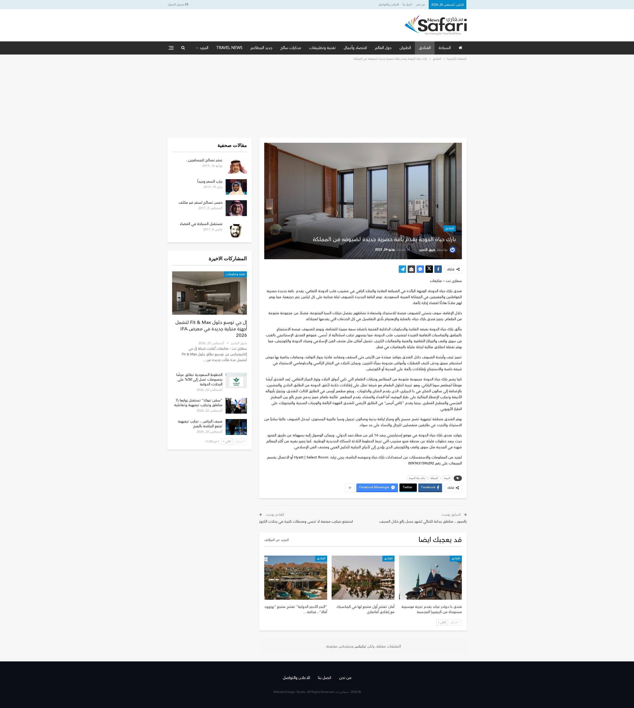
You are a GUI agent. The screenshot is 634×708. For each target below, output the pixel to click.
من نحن (420, 4)
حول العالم (383, 48)
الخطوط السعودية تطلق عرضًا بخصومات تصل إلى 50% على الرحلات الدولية (199, 379)
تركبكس (359, 646)
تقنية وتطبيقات (322, 48)
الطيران (405, 48)
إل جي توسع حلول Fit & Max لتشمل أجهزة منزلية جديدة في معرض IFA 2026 (211, 329)
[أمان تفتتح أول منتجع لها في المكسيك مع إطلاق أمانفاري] (363, 578)
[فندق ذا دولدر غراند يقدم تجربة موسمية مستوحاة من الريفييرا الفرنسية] (430, 578)
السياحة (445, 48)
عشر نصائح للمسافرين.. (204, 160)
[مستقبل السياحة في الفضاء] (236, 229)
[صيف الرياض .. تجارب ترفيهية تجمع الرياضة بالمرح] (236, 427)
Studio (301, 692)
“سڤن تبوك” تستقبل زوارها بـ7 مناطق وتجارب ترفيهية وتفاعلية (198, 402)
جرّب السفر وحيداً (209, 181)
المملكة (434, 478)
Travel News (229, 48)
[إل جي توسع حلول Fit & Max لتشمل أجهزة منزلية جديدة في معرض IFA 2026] (209, 293)
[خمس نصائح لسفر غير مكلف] (236, 208)
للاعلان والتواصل (388, 4)
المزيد (204, 48)
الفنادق (425, 48)
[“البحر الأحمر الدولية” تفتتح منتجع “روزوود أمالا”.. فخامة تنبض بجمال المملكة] (295, 578)
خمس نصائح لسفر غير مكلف (200, 202)
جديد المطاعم (261, 48)
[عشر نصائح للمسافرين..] (236, 166)
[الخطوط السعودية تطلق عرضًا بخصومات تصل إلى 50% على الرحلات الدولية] (236, 380)
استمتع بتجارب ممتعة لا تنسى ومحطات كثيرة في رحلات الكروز (306, 521)
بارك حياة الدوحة (417, 478)
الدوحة (447, 478)
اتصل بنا (407, 4)
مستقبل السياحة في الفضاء (201, 224)
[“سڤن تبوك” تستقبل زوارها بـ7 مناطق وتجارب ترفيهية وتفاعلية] (236, 406)
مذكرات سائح (290, 48)
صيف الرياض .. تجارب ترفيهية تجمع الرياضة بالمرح (200, 424)
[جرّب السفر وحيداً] (236, 187)
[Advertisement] (317, 99)
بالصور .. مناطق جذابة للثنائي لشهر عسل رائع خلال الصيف (423, 521)
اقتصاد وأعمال (355, 48)
